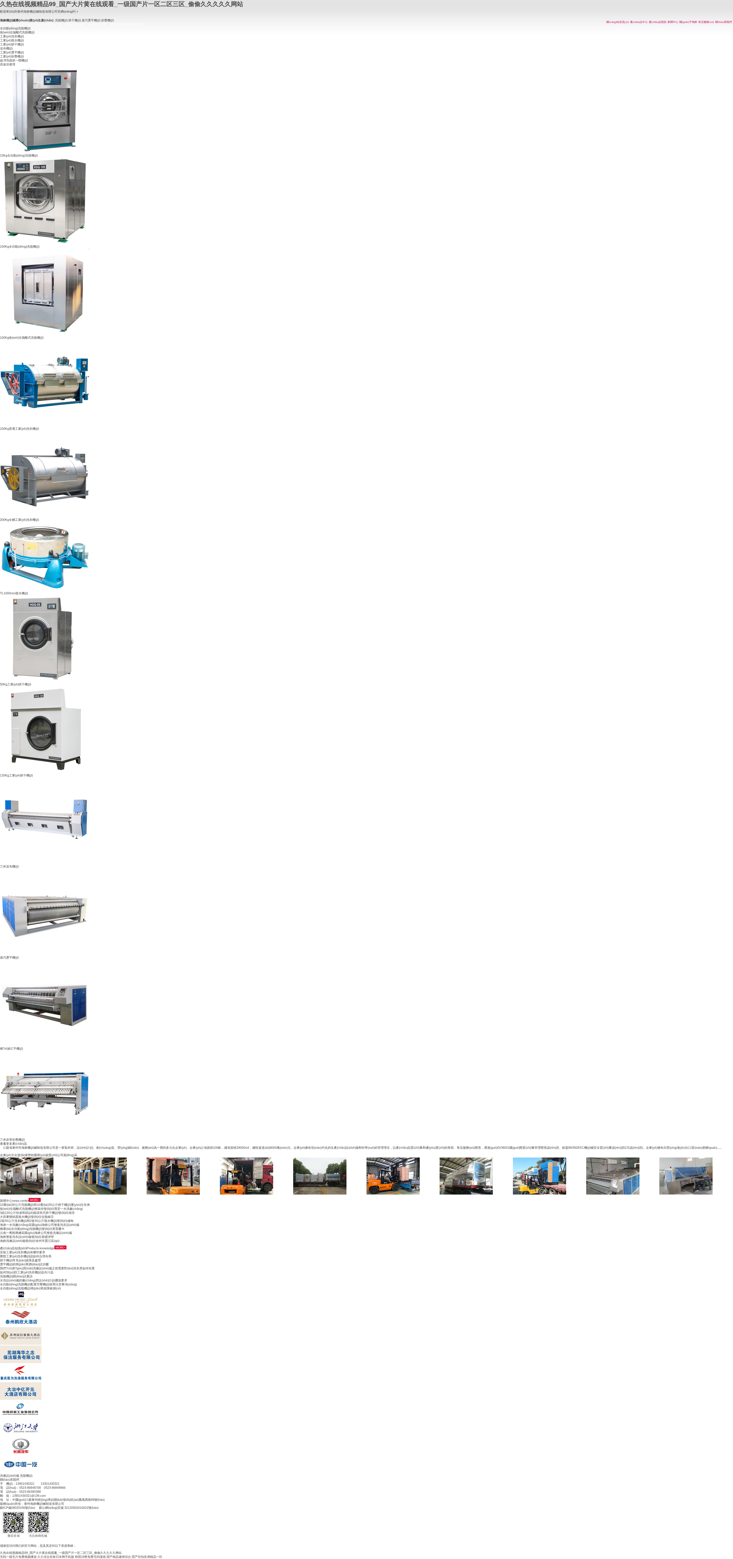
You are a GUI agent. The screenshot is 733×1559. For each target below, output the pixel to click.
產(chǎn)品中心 (639, 22)
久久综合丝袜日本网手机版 (55, 1556)
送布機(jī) (6, 48)
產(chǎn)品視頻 (657, 22)
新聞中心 (673, 22)
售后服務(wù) (706, 22)
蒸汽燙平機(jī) (91, 20)
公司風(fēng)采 (67, 1155)
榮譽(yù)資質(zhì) (45, 1155)
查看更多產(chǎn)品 (13, 1143)
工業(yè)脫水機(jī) (12, 40)
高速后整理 (7, 64)
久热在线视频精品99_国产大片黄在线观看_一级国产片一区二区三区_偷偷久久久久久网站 (121, 4)
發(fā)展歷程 (25, 1155)
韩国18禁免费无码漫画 (90, 1556)
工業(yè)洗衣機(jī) (12, 36)
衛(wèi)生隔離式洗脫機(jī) (17, 32)
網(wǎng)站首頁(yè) (617, 22)
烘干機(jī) (74, 20)
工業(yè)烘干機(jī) (12, 44)
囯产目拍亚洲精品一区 (147, 1556)
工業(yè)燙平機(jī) (12, 52)
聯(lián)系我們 (723, 22)
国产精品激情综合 (119, 1556)
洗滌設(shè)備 (9, 1475)
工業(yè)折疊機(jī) (12, 56)
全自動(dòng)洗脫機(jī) (15, 28)
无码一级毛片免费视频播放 (18, 1556)
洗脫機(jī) (61, 20)
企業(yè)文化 (8, 1155)
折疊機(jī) (107, 20)
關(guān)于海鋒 (688, 22)
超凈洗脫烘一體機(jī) (14, 60)
